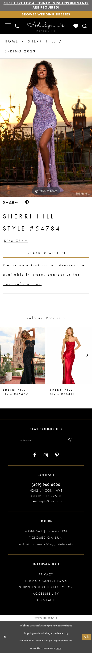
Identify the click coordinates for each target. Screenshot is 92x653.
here (58, 648)
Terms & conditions (46, 581)
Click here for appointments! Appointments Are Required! (46, 5)
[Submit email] (69, 439)
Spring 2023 (20, 51)
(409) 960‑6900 (46, 484)
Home (12, 41)
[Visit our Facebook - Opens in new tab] (34, 455)
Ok (86, 637)
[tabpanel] (46, 128)
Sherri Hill (42, 41)
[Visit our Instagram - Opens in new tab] (46, 455)
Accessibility (46, 594)
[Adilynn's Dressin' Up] (46, 26)
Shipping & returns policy (46, 587)
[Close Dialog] (4, 637)
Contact (46, 600)
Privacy (45, 574)
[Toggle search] (84, 26)
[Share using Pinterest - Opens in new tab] (27, 203)
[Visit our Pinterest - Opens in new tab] (57, 455)
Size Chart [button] (16, 241)
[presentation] (22, 355)
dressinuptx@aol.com (46, 501)
